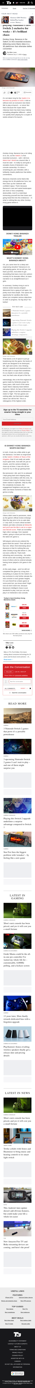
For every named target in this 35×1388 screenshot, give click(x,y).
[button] (17, 606)
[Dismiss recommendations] (32, 14)
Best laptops (9, 1309)
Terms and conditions (17, 1349)
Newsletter (28, 92)
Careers (17, 1361)
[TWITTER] (7, 647)
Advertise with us (17, 1358)
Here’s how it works (22, 59)
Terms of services (24, 428)
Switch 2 (18, 156)
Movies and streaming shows (9, 1301)
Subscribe (22, 2)
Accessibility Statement (17, 1341)
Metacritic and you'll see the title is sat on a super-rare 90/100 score (17, 527)
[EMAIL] (13, 647)
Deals (14, 8)
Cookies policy (17, 1355)
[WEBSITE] (10, 647)
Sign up (23, 672)
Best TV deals (9, 1323)
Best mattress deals (25, 1320)
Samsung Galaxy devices (26, 1297)
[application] (17, 216)
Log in (17, 672)
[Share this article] (4, 92)
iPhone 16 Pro (9, 1297)
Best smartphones (10, 1312)
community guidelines (21, 675)
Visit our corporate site (24, 1381)
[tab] (10, 688)
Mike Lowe (13, 52)
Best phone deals (9, 1320)
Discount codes (26, 1323)
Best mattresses (25, 1312)
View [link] (24, 608)
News (25, 54)
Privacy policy (17, 1352)
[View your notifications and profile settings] (13, 3)
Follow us (18, 92)
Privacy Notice (26, 430)
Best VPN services (26, 1301)
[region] (17, 679)
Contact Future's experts (17, 1344)
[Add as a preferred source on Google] (17, 1373)
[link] (7, 606)
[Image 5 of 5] (28, 347)
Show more (26, 630)
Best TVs (25, 1309)
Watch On (7, 252)
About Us (17, 1346)
